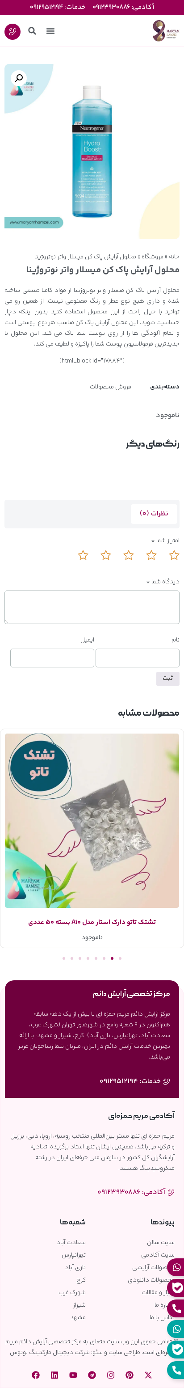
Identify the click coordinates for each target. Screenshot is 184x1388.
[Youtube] (73, 1375)
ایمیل (87, 640)
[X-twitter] (148, 1375)
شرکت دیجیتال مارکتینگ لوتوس (50, 1353)
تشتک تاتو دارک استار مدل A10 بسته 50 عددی (92, 922)
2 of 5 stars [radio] (146, 560)
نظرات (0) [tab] (154, 513)
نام (175, 640)
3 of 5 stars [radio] (123, 560)
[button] (50, 31)
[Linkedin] (54, 1375)
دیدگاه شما (163, 582)
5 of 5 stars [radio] (77, 560)
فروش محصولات (110, 387)
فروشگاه (152, 257)
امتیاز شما (165, 541)
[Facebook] (36, 1375)
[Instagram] (111, 1375)
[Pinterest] (129, 1375)
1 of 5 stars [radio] (169, 560)
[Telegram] (92, 1375)
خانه (174, 257)
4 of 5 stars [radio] (100, 560)
